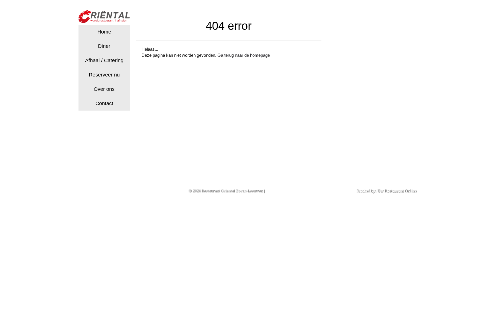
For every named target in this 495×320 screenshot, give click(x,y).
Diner (104, 46)
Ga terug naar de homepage (243, 55)
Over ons (104, 89)
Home (104, 32)
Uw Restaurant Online (397, 191)
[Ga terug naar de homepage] (104, 17)
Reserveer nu (104, 75)
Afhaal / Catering (104, 60)
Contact (104, 103)
